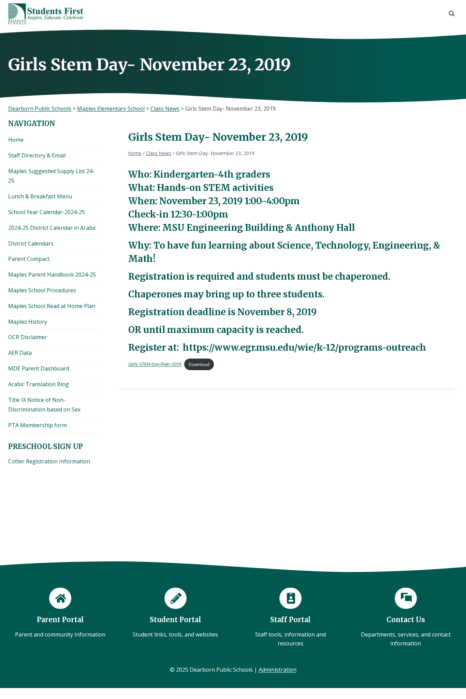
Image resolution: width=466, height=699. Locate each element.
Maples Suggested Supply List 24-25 (51, 176)
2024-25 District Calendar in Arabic (52, 228)
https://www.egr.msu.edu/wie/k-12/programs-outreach (304, 347)
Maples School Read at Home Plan (51, 306)
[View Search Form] (452, 14)
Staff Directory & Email (36, 155)
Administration (277, 669)
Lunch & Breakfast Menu (40, 196)
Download (199, 364)
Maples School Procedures (42, 290)
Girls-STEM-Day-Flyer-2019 (154, 364)
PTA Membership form (37, 425)
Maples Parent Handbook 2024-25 (52, 274)
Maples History (27, 321)
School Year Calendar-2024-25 (46, 212)
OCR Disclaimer (27, 337)
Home (16, 139)
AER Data (20, 353)
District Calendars (31, 243)
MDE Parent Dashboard (38, 368)
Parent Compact (28, 259)
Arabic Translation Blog (38, 384)
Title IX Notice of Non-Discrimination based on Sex (44, 405)
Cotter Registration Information (49, 461)
